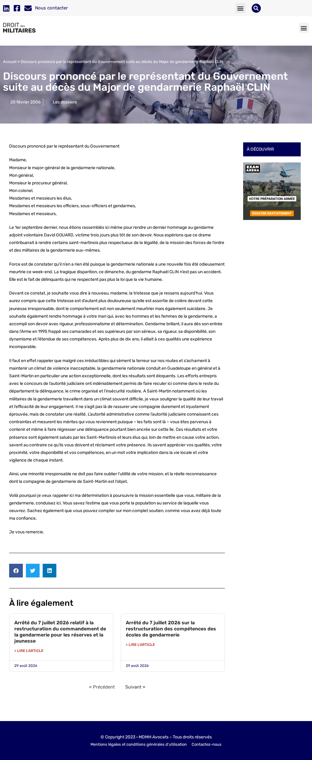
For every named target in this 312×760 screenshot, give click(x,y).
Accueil (9, 61)
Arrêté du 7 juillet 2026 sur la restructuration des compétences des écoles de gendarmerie (171, 629)
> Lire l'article (28, 651)
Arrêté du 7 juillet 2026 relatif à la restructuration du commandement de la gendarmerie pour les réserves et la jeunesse (60, 632)
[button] (241, 8)
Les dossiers (65, 102)
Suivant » (135, 687)
